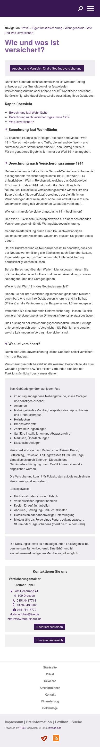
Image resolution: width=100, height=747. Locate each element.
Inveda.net (54, 728)
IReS (22, 728)
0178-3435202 (27, 605)
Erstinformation (39, 721)
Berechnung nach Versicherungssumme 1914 (39, 117)
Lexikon (61, 721)
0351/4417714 (26, 600)
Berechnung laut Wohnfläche (28, 112)
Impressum (14, 721)
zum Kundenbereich (49, 640)
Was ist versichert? (21, 121)
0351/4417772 (26, 609)
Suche (77, 721)
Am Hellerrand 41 (26, 591)
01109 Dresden (24, 595)
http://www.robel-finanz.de (25, 619)
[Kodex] (44, 738)
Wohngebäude (74, 28)
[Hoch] (6, 129)
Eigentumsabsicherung (47, 28)
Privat (25, 28)
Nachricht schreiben (49, 627)
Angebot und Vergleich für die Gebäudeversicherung (47, 68)
